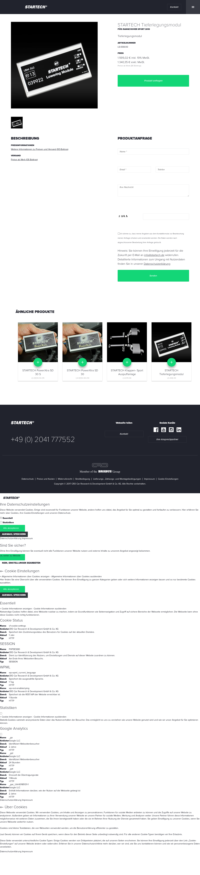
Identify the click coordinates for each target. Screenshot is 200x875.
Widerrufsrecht (65, 479)
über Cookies (12, 513)
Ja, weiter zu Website (10, 555)
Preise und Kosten (46, 479)
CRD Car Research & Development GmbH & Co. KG (33, 629)
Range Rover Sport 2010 (136, 29)
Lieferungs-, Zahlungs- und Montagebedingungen (117, 479)
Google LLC (14, 740)
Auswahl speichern (14, 534)
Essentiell (8, 518)
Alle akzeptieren (11, 528)
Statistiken (8, 522)
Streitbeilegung (82, 479)
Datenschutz (28, 479)
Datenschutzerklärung (10, 538)
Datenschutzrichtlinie (92, 843)
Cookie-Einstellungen (34, 513)
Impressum (149, 479)
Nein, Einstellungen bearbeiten (21, 563)
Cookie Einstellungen (168, 479)
